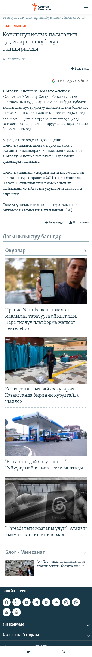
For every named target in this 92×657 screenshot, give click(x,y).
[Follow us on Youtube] (26, 602)
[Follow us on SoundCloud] (56, 602)
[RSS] (7, 612)
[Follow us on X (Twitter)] (16, 602)
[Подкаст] (16, 612)
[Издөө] (63, 651)
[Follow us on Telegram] (36, 602)
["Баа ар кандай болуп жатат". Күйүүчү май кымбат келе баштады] (46, 433)
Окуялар (15, 251)
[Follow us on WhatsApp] (76, 602)
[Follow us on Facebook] (7, 602)
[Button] (80, 69)
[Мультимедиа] (28, 651)
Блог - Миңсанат (25, 552)
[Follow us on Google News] (46, 602)
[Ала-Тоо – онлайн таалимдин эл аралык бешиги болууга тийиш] (19, 568)
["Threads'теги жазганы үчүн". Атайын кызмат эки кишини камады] (46, 500)
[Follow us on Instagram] (66, 602)
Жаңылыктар (15, 26)
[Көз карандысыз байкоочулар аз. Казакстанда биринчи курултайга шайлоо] (46, 360)
